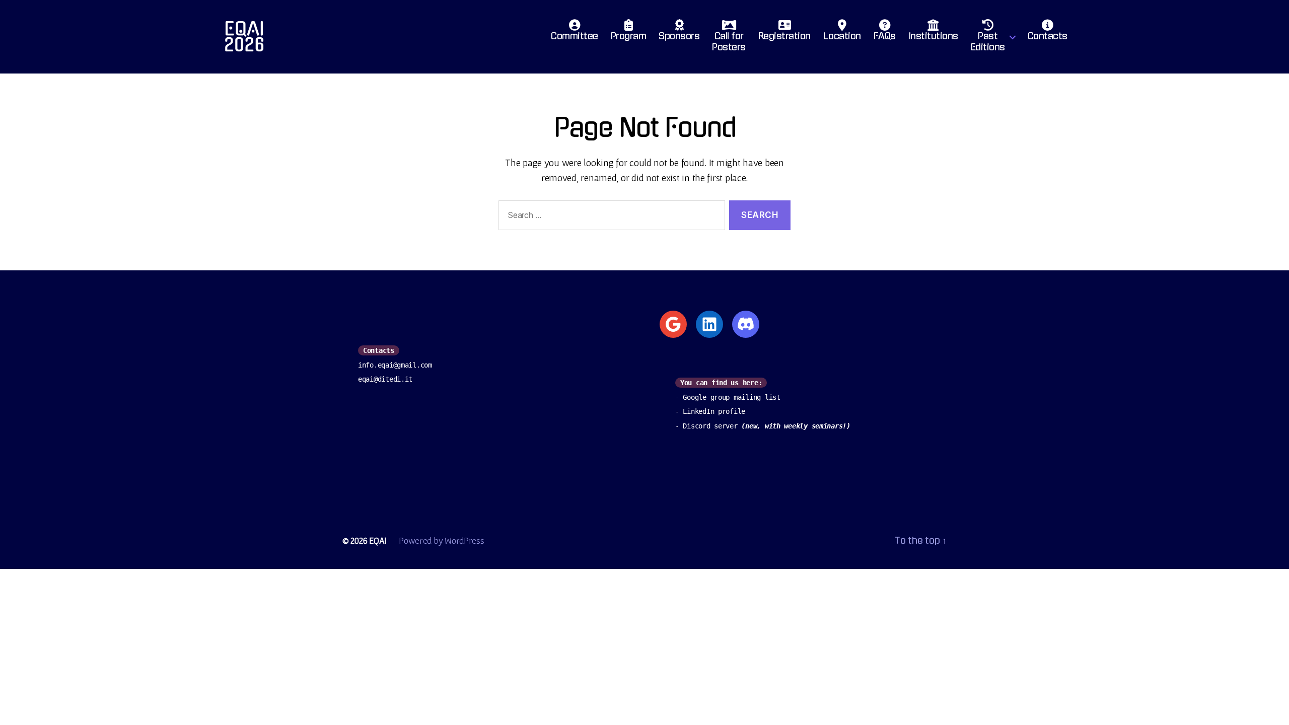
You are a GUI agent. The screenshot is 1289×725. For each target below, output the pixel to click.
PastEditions (988, 42)
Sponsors (679, 36)
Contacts (1047, 36)
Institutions (933, 36)
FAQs (885, 36)
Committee (574, 36)
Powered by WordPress (441, 540)
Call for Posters (729, 42)
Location (842, 36)
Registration (784, 36)
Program (629, 36)
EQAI (378, 540)
